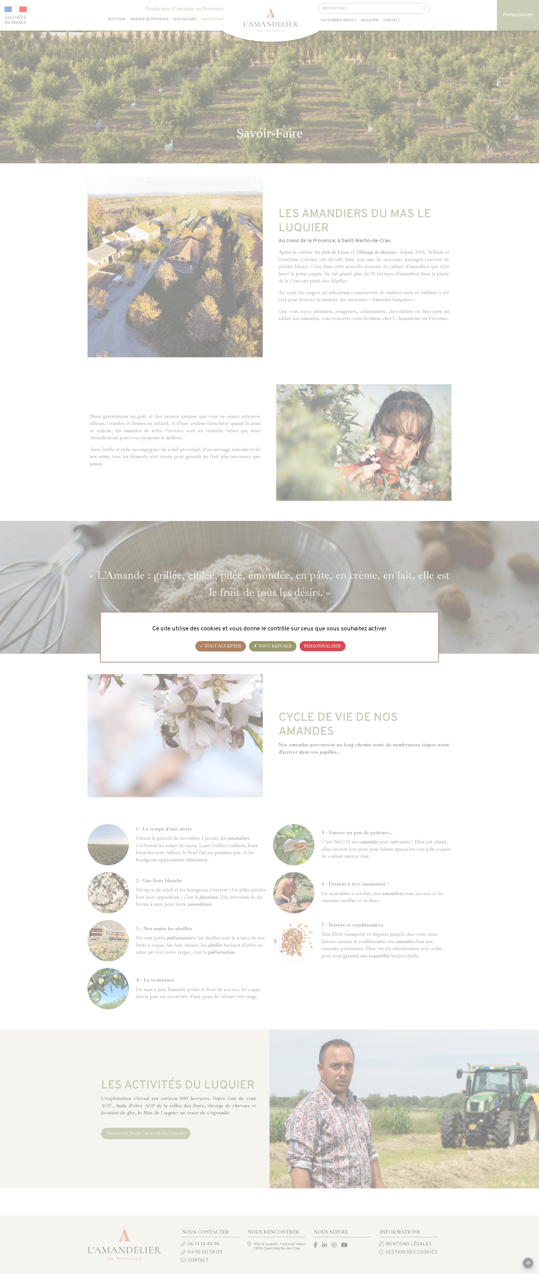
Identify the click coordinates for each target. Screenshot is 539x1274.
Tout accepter (222, 646)
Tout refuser (274, 646)
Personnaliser (322, 646)
